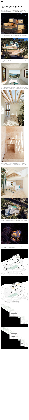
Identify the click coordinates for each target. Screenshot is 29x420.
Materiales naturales (8, 353)
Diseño (4, 353)
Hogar (5, 353)
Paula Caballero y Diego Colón (22, 11)
